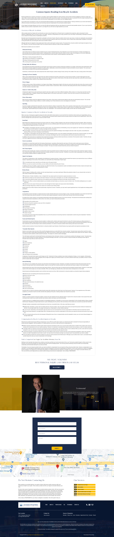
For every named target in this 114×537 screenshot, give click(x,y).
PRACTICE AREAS (58, 504)
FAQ (64, 504)
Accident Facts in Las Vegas (83, 484)
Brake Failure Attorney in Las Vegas (84, 494)
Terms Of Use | (86, 534)
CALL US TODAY (56, 367)
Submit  (57, 448)
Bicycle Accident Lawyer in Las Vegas (84, 491)
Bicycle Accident (81, 489)
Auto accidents (80, 487)
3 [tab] (97, 400)
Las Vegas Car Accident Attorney (43, 339)
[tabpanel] (81, 395)
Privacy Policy (91, 534)
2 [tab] (96, 400)
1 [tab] (95, 400)
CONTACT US (76, 504)
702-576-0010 (72, 351)
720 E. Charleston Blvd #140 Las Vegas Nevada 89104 (24, 516)
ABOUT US (51, 504)
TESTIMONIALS (69, 504)
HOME (46, 504)
